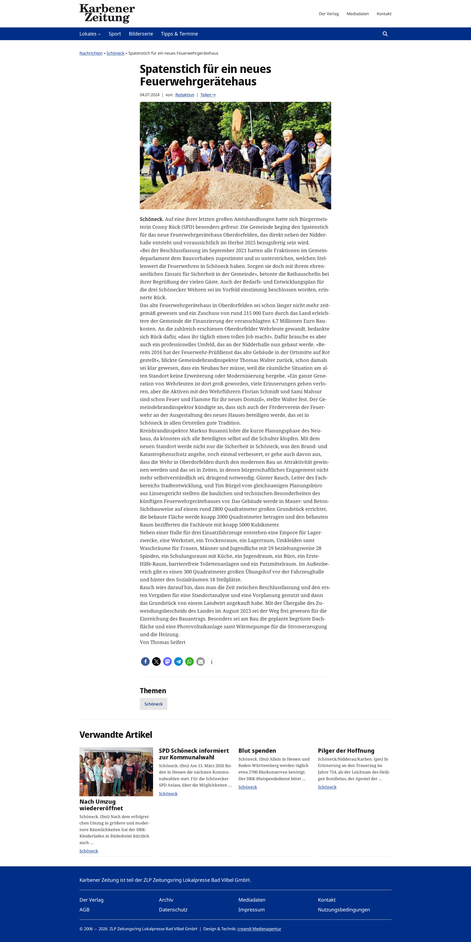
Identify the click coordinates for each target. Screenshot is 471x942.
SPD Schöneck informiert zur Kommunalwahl (194, 754)
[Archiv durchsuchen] (385, 33)
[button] (145, 661)
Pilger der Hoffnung (346, 750)
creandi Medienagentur (259, 928)
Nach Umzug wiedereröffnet (101, 804)
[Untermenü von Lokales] (99, 33)
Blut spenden (257, 750)
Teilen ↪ (208, 94)
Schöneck (115, 53)
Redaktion (184, 94)
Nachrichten (91, 53)
